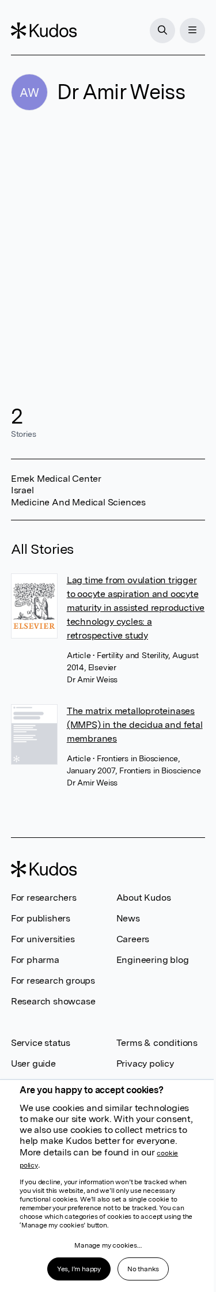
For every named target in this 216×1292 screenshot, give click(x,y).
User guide (33, 1063)
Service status (40, 1042)
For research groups (53, 980)
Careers (133, 939)
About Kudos (143, 897)
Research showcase (53, 1001)
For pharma (35, 959)
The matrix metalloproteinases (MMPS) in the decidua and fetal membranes (135, 724)
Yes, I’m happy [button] (79, 1269)
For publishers (40, 918)
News (128, 918)
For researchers (44, 897)
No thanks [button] (143, 1269)
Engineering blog (152, 959)
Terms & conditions (157, 1042)
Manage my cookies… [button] (107, 1245)
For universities (43, 939)
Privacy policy (145, 1063)
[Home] (44, 30)
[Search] (162, 30)
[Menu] (192, 30)
